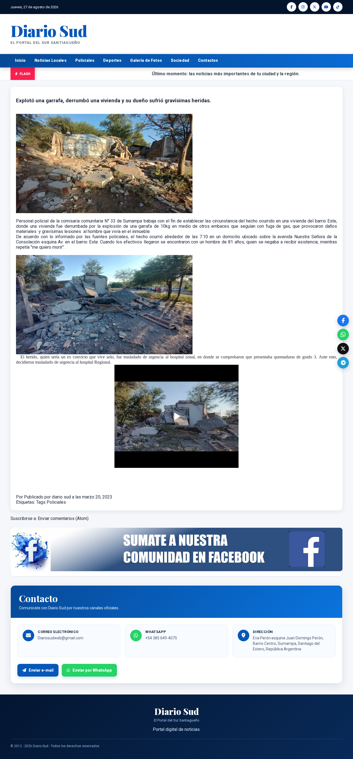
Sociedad (180, 60)
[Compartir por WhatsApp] (343, 334)
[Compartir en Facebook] (343, 320)
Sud (48, 30)
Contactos (208, 60)
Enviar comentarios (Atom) (63, 518)
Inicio (20, 60)
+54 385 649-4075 (161, 638)
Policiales (85, 60)
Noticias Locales (50, 60)
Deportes (112, 60)
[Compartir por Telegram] (343, 362)
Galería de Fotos (146, 60)
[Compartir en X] (343, 348)
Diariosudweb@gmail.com (60, 638)
